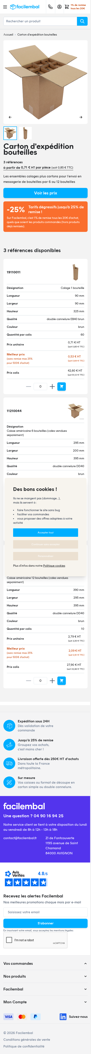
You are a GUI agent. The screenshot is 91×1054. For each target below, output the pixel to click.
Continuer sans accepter (46, 544)
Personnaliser (45, 556)
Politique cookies (54, 566)
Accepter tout (46, 532)
